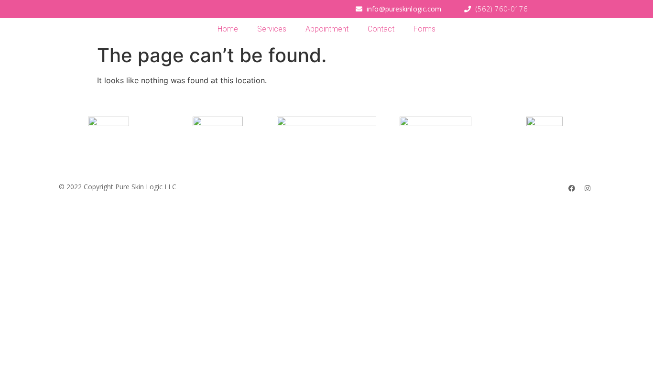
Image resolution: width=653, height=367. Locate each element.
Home (228, 28)
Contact (381, 28)
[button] (398, 9)
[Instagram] (587, 188)
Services (271, 28)
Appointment (326, 28)
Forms (424, 28)
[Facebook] (571, 188)
